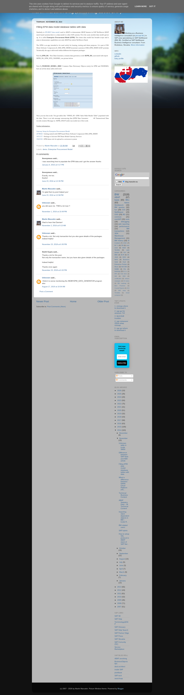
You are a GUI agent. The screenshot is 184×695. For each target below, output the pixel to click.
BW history (119, 241)
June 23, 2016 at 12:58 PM (52, 195)
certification (118, 278)
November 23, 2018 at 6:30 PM (54, 244)
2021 (119, 407)
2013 (119, 587)
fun (116, 210)
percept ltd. (139, 36)
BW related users (123, 526)
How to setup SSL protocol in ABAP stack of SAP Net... (124, 539)
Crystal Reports (119, 288)
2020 (119, 410)
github (117, 56)
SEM (124, 276)
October (122, 548)
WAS (116, 259)
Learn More (141, 6)
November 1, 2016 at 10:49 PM (54, 212)
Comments (122, 380)
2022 (119, 404)
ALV (124, 252)
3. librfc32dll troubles (119, 317)
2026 (119, 390)
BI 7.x (116, 245)
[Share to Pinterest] (89, 146)
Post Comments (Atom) (56, 307)
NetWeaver (119, 212)
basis (117, 200)
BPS (116, 274)
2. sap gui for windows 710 (120, 312)
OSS (116, 214)
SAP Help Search (121, 630)
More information (137, 45)
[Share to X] (84, 146)
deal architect (120, 667)
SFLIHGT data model (52, 32)
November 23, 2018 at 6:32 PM (54, 270)
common (118, 217)
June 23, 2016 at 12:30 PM (52, 181)
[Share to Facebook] (86, 146)
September (123, 553)
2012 (119, 590)
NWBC (117, 269)
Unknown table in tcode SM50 (122, 446)
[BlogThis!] (82, 146)
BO (124, 214)
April (121, 569)
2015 (119, 427)
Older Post (103, 301)
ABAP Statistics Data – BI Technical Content (123, 504)
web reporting (123, 224)
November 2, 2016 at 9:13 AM (54, 225)
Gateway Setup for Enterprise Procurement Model (53, 131)
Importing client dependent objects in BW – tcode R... (124, 517)
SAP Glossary (120, 627)
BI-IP (122, 255)
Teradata (117, 292)
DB (122, 245)
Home (73, 301)
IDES (124, 257)
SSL (124, 269)
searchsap (119, 678)
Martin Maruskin (49, 189)
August (122, 559)
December (123, 433)
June (121, 565)
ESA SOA (124, 274)
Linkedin (118, 54)
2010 (119, 597)
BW (117, 194)
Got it (152, 6)
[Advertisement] (125, 124)
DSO (125, 243)
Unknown (46, 203)
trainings (117, 271)
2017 (119, 420)
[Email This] (79, 146)
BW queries (120, 207)
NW (116, 276)
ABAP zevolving (121, 658)
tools (127, 219)
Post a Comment (46, 291)
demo (45, 149)
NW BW (124, 267)
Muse (116, 267)
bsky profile (119, 58)
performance (124, 226)
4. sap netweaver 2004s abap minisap (121, 323)
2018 (119, 417)
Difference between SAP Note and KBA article (123, 457)
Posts (120, 376)
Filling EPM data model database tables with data (124, 469)
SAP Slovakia (120, 639)
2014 (119, 430)
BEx (127, 200)
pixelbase (118, 673)
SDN (116, 233)
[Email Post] (73, 146)
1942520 (39, 139)
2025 (119, 394)
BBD (116, 255)
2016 (119, 423)
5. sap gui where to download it (121, 329)
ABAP (117, 197)
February (123, 575)
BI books (126, 281)
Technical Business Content (123, 495)
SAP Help (118, 619)
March (122, 572)
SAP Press (119, 636)
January (122, 581)
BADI (124, 248)
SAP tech (118, 676)
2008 (119, 603)
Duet (124, 262)
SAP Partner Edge (122, 633)
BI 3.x (125, 271)
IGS (128, 288)
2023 (119, 400)
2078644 (39, 134)
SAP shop (122, 290)
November (123, 438)
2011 (119, 593)
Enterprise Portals (121, 264)
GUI (123, 210)
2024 (119, 397)
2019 (119, 414)
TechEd (117, 250)
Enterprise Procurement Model (60, 149)
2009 (119, 600)
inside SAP (119, 670)
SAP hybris (123, 531)
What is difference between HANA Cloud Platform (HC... (124, 484)
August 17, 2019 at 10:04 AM (53, 287)
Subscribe (122, 363)
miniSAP (118, 219)
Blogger (121, 689)
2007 (119, 607)
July (121, 562)
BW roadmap (122, 283)
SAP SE (118, 616)
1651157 (39, 136)
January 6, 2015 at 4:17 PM (53, 165)
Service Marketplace (119, 648)
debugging (125, 222)
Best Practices (120, 285)
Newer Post (42, 301)
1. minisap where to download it (121, 307)
